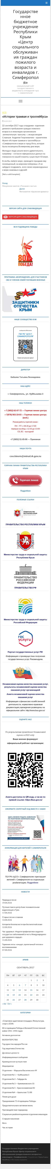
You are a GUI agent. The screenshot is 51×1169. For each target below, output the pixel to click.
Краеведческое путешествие (14, 1062)
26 (14, 1000)
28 (25, 1000)
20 (19, 995)
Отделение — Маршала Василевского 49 (19, 1070)
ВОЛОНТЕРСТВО (10, 1040)
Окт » (9, 1004)
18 (8, 995)
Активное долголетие (11, 1035)
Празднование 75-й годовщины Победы (19, 1101)
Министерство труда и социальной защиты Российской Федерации (25, 621)
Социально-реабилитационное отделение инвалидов (24, 1114)
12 (14, 990)
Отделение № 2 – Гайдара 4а (14, 1079)
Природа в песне (9, 900)
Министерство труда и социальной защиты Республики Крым (25, 556)
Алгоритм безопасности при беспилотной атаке (22, 924)
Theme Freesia (43, 1157)
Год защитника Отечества (13, 1048)
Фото (4, 112)
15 (31, 990)
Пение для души (9, 1097)
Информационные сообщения (15, 1057)
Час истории (7, 1127)
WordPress (6, 1160)
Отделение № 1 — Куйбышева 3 (15, 1075)
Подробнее (25, 491)
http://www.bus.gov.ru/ (35, 710)
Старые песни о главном (12, 917)
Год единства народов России (14, 1044)
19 (14, 995)
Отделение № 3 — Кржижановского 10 (18, 1083)
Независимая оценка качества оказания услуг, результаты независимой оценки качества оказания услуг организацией (25, 687)
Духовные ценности (10, 1053)
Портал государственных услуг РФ (25, 652)
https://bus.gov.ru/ (33, 800)
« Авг (4, 1004)
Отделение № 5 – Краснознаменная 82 (18, 1088)
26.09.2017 (8, 121)
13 (19, 990)
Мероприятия (8, 1066)
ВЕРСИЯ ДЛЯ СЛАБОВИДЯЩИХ (22, 217)
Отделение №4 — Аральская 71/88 (17, 1092)
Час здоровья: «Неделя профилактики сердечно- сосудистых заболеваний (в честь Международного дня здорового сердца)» (24, 934)
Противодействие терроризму (15, 1110)
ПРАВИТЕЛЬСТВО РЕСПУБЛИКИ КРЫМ (25, 524)
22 (31, 995)
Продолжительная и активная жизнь (17, 1105)
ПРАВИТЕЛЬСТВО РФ (25, 588)
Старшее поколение (10, 1119)
